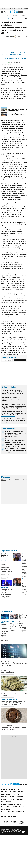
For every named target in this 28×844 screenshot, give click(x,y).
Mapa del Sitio (5, 809)
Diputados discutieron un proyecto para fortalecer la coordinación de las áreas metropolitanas (17, 109)
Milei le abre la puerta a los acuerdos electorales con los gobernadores (17, 113)
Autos (19, 804)
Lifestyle (20, 797)
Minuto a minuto (5, 659)
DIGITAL (6, 822)
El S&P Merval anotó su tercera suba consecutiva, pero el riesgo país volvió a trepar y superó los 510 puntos (13, 406)
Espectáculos (5, 806)
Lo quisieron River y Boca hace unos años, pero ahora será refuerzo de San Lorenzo (13, 420)
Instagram (8, 784)
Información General (8, 804)
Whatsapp (19, 784)
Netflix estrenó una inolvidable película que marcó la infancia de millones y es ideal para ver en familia (13, 391)
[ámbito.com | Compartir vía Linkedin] (22, 36)
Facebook (5, 784)
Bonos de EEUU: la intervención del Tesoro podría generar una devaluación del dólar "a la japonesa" (13, 727)
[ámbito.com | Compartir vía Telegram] (24, 36)
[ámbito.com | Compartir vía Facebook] (19, 36)
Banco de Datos (6, 794)
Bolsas (9, 479)
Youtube (16, 784)
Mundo (12, 799)
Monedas (3, 479)
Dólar (7, 15)
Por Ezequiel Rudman (24, 595)
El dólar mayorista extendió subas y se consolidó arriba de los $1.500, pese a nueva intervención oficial (15, 434)
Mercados (17, 794)
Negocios (4, 797)
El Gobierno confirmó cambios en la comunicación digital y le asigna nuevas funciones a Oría (6, 569)
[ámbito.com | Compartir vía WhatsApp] (17, 36)
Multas (3, 816)
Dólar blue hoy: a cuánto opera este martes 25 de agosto (12, 671)
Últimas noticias (14, 789)
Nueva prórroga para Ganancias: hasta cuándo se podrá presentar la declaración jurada (15, 450)
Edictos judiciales (17, 814)
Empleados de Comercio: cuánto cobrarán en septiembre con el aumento (11, 399)
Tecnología (16, 806)
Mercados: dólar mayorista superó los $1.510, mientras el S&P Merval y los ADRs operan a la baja (14, 663)
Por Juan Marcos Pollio (5, 731)
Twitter (2, 784)
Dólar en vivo (12, 8)
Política (8, 18)
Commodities (17, 479)
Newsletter (23, 784)
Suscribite (20, 360)
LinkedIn (12, 784)
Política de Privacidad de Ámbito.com (12, 811)
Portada (4, 789)
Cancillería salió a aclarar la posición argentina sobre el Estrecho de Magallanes (6, 593)
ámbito (2, 18)
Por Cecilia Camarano (5, 577)
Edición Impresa (6, 801)
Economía (15, 15)
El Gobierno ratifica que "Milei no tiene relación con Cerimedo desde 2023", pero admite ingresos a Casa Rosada (24, 566)
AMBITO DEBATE (21, 822)
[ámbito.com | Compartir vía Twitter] (20, 36)
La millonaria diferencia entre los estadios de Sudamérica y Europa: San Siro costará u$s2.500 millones (13, 413)
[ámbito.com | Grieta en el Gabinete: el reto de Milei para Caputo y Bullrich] (17, 582)
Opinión (12, 797)
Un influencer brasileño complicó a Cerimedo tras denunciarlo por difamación (14, 59)
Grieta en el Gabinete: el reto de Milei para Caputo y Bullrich (15, 445)
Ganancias (20, 8)
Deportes (20, 799)
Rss (23, 806)
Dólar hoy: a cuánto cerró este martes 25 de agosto (14, 626)
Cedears (25, 479)
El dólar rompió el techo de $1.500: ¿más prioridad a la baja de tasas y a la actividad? (15, 440)
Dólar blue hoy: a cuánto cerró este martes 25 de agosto (22, 626)
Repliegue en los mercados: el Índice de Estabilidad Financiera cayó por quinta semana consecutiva (5, 632)
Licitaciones (12, 816)
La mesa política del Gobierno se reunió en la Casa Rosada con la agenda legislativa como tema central (14, 54)
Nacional (4, 799)
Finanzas (24, 15)
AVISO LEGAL (5, 814)
